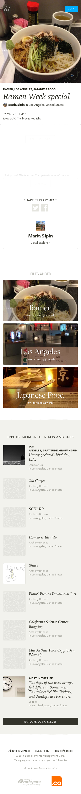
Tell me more (40, 139)
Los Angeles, (46, 104)
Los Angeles (23, 89)
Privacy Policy (41, 751)
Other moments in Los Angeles (40, 437)
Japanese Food (44, 89)
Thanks (40, 184)
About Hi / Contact (19, 751)
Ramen (8, 89)
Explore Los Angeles (40, 721)
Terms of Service (63, 751)
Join (71, 9)
